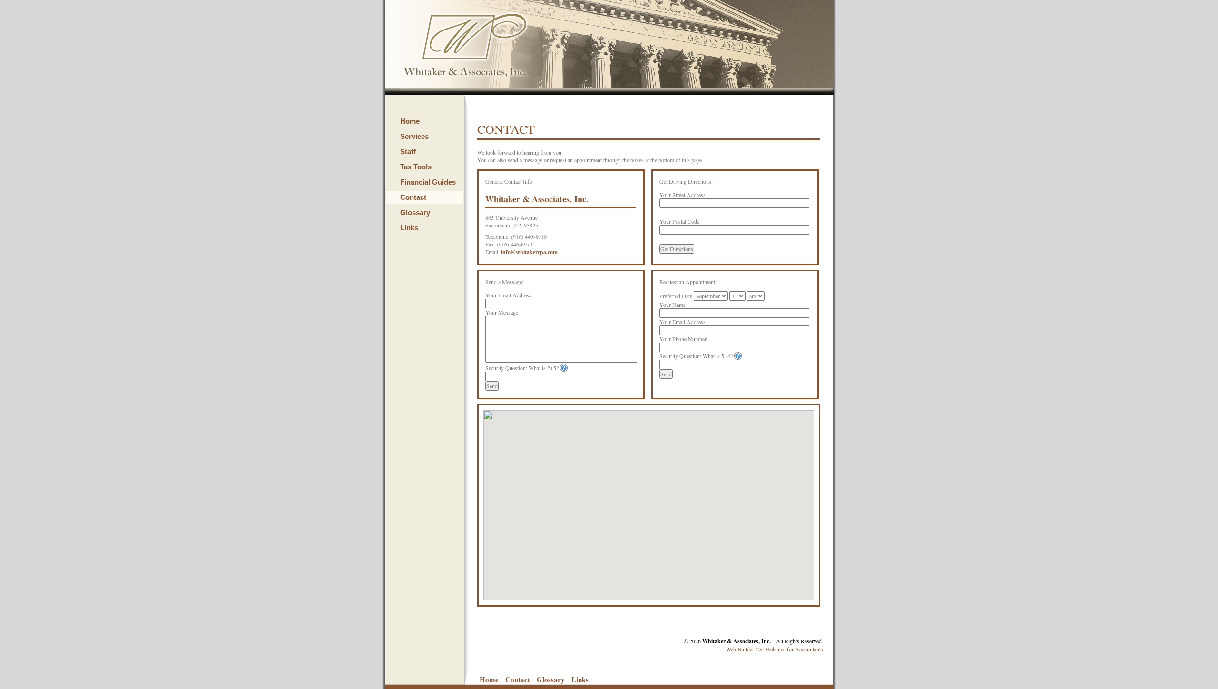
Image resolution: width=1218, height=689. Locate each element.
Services (414, 136)
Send (492, 386)
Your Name (672, 304)
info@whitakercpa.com (529, 252)
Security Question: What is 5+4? (696, 356)
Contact (413, 197)
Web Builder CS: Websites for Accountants (774, 649)
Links (409, 228)
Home (410, 121)
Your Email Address (508, 295)
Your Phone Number (683, 339)
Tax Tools (416, 167)
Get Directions (676, 249)
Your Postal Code (679, 221)
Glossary (415, 212)
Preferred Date (675, 296)
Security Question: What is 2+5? (522, 368)
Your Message (501, 312)
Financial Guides (428, 182)
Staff (408, 152)
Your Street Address (682, 194)
